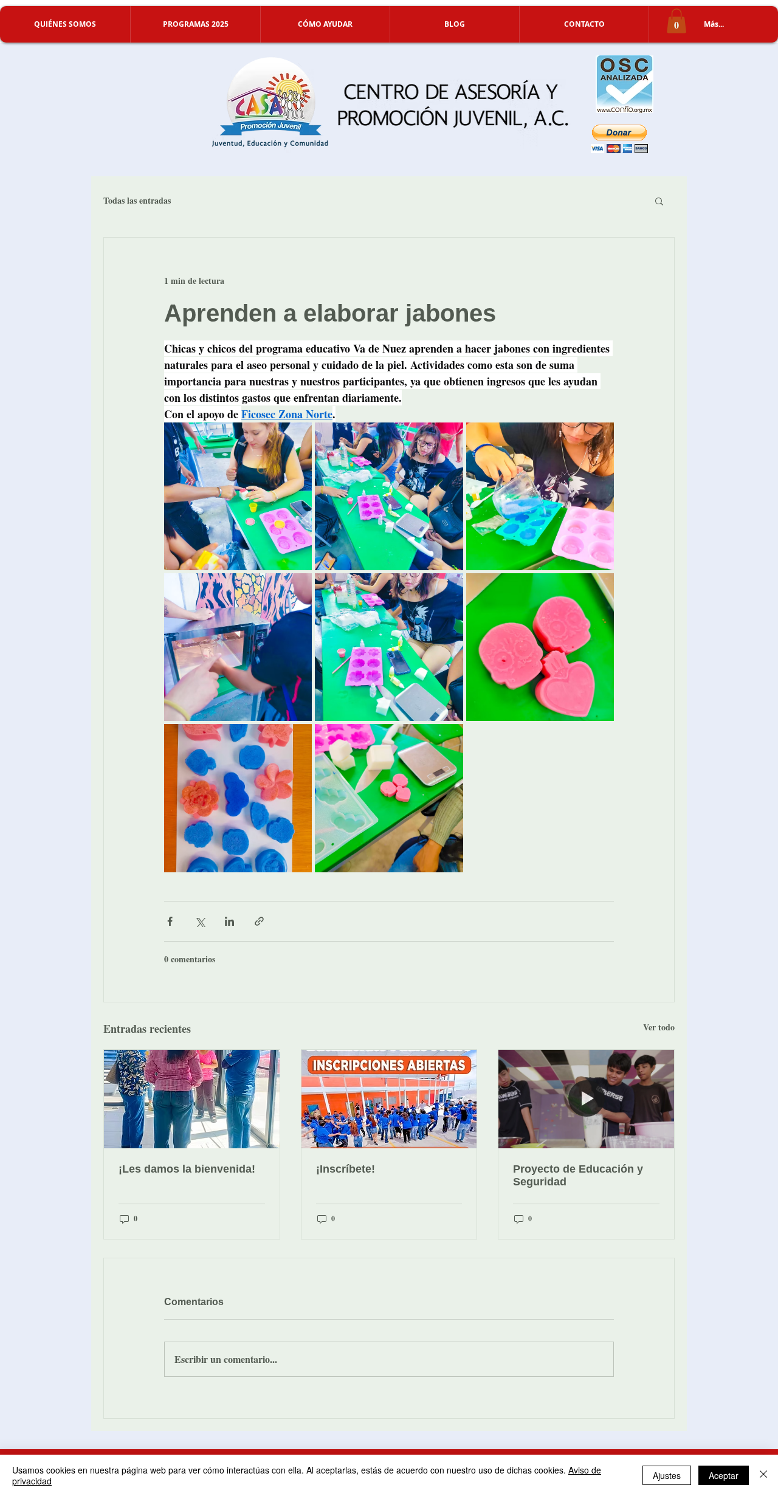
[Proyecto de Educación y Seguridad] (586, 1099)
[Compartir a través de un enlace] (259, 921)
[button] (65, 24)
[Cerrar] (763, 1475)
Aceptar (723, 1475)
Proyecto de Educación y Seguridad (578, 1175)
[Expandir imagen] (238, 496)
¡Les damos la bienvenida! (187, 1169)
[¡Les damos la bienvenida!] (192, 1099)
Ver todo (659, 1027)
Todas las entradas (137, 201)
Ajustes (667, 1475)
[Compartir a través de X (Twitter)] (199, 921)
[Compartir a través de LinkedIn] (229, 921)
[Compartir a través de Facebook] (170, 921)
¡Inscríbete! (345, 1169)
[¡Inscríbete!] (389, 1099)
